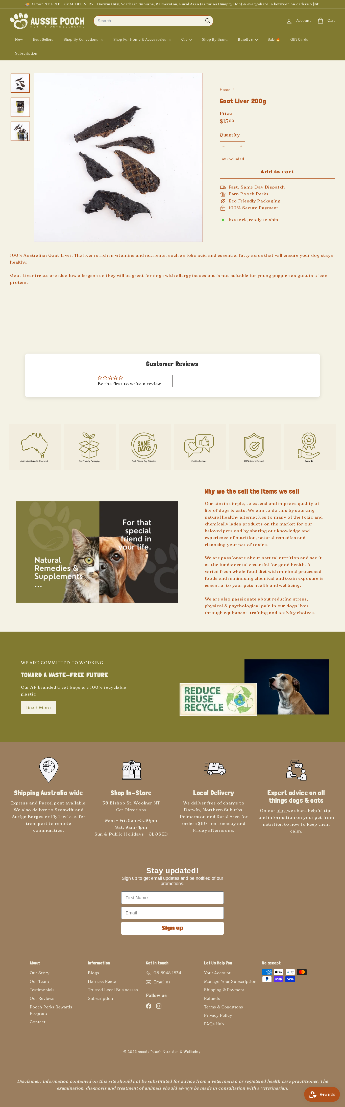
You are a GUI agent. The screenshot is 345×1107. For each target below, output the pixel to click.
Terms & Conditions (223, 1007)
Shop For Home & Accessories (140, 39)
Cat (184, 39)
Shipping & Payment (224, 990)
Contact (38, 1022)
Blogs (93, 973)
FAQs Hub (214, 1024)
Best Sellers (43, 39)
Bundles (246, 39)
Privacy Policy (218, 1015)
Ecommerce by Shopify (217, 1052)
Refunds (212, 998)
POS (209, 1052)
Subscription (26, 53)
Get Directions (131, 810)
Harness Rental (103, 981)
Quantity (230, 135)
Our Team (39, 981)
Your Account (217, 973)
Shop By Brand (215, 39)
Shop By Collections (82, 39)
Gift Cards (299, 39)
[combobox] (153, 21)
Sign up (172, 928)
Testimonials (42, 990)
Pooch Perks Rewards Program (51, 1010)
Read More (38, 707)
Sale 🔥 (274, 39)
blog (282, 811)
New (19, 39)
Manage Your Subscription (230, 981)
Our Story (40, 973)
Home (225, 89)
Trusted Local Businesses (113, 990)
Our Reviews (42, 998)
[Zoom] (118, 157)
